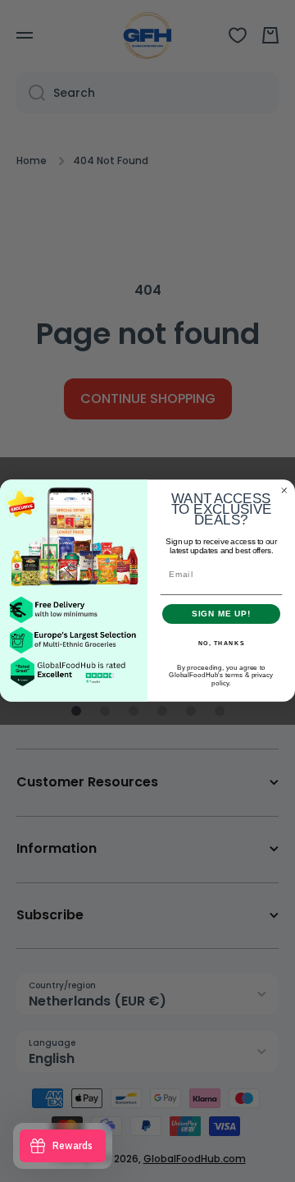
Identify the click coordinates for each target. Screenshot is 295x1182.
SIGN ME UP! (222, 614)
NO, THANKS (221, 643)
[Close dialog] (284, 491)
